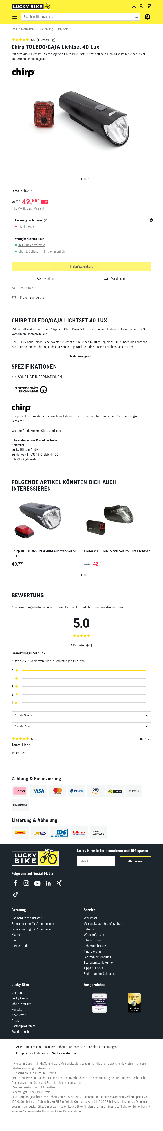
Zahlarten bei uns (95, 946)
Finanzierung (92, 951)
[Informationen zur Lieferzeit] (45, 220)
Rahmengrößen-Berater (27, 918)
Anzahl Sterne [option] (23, 715)
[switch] (150, 1116)
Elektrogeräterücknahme (100, 973)
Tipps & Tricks (93, 968)
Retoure (89, 929)
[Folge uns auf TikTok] (15, 894)
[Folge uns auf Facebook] (15, 883)
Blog (14, 940)
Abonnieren (135, 861)
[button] (14, 17)
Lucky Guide (20, 998)
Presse (16, 1020)
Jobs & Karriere (21, 1004)
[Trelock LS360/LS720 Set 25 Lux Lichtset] (117, 520)
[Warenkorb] (149, 6)
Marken (16, 934)
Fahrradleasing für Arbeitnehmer (33, 923)
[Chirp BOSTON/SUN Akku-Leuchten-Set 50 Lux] (45, 520)
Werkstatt (90, 918)
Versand (39, 208)
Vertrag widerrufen (65, 1053)
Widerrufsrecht (94, 934)
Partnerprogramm (23, 1026)
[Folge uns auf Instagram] (26, 883)
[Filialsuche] (134, 6)
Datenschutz (77, 1047)
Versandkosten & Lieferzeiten (103, 923)
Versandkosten (70, 1063)
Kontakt (17, 1009)
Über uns (17, 992)
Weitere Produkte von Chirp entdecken (37, 430)
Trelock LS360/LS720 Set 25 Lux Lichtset (117, 551)
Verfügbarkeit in (29, 239)
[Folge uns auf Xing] (59, 883)
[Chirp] (21, 408)
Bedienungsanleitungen (99, 962)
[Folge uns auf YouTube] (37, 883)
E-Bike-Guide (20, 946)
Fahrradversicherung (97, 957)
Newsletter (19, 1015)
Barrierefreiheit (55, 1047)
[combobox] (80, 17)
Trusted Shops (85, 607)
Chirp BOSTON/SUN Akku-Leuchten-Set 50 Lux (45, 553)
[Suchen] (136, 17)
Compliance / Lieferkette (32, 1053)
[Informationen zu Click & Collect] (47, 239)
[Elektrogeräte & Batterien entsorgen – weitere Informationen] (31, 390)
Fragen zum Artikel (32, 297)
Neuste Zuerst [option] (24, 726)
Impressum (33, 1047)
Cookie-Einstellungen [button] (103, 1047)
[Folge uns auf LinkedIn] (48, 883)
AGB (19, 1047)
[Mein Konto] (141, 6)
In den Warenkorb (81, 266)
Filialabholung (93, 940)
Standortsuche (21, 1031)
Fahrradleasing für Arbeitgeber (32, 929)
